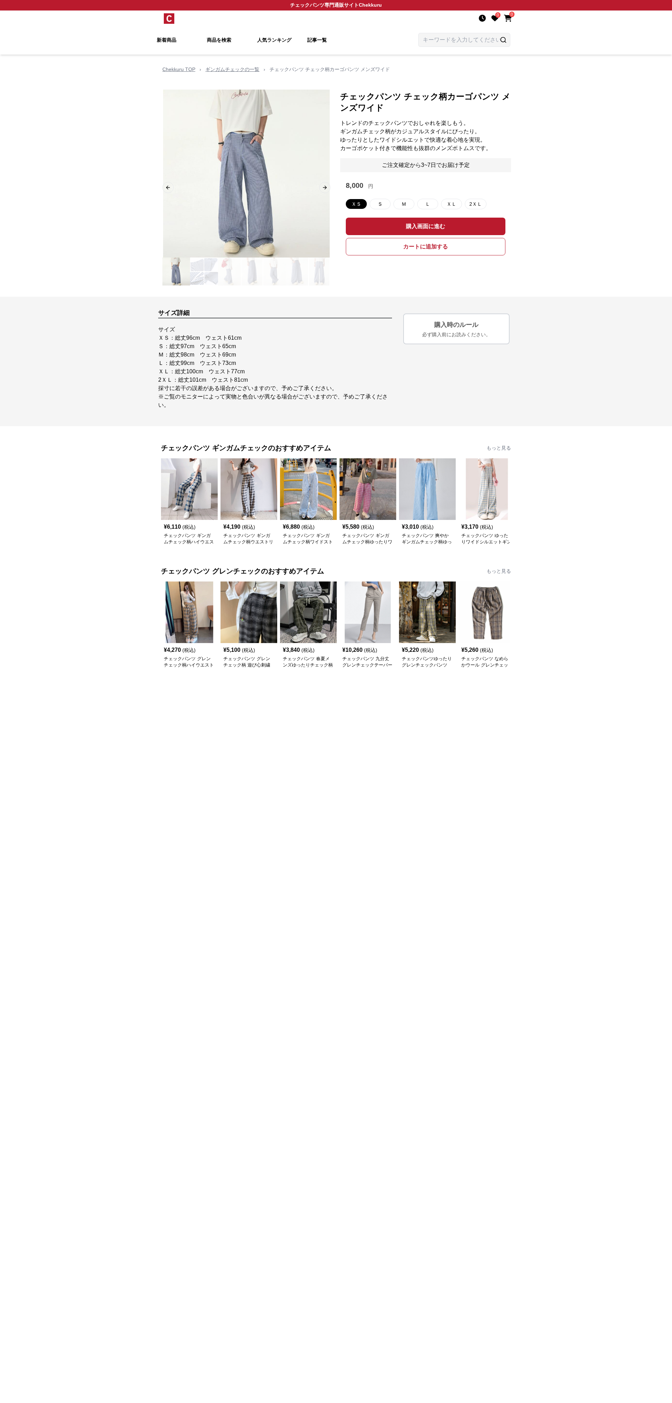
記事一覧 (317, 40)
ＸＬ (451, 204)
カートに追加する (425, 246)
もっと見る (498, 448)
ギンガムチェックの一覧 (232, 69)
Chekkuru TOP (178, 69)
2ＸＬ (475, 204)
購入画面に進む (425, 226)
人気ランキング (274, 40)
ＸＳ (356, 204)
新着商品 (166, 40)
